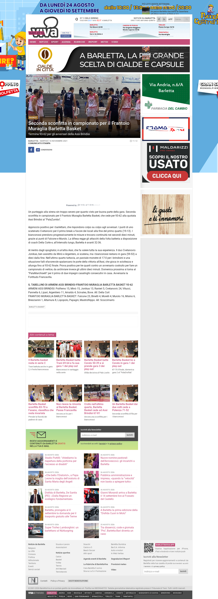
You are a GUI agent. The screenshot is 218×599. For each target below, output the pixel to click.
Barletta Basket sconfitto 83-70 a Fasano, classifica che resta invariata (41, 409)
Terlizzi (109, 596)
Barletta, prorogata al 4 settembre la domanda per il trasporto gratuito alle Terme (61, 513)
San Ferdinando (82, 596)
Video (113, 569)
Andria (62, 593)
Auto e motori (117, 550)
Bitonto (88, 593)
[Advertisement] (83, 321)
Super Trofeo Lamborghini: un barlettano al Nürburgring (62, 529)
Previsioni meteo (118, 564)
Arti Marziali (61, 569)
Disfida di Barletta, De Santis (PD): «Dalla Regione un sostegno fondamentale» (61, 496)
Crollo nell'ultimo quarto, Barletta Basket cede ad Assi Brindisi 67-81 (95, 409)
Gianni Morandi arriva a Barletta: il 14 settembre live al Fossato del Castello (119, 496)
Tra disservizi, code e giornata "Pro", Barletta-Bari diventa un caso (117, 530)
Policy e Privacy (58, 581)
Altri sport (87, 553)
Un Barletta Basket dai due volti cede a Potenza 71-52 (125, 407)
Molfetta (52, 596)
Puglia (62, 596)
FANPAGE (66, 36)
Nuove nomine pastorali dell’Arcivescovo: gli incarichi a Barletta (118, 461)
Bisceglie (78, 593)
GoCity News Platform (78, 581)
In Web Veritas (117, 553)
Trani (117, 596)
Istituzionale (33, 560)
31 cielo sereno (96, 19)
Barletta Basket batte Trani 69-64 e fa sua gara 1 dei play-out (68, 363)
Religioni (32, 548)
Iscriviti (130, 435)
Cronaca (32, 554)
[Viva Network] (36, 593)
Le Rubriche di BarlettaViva (95, 564)
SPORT (54, 42)
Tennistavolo (61, 572)
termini (102, 443)
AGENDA (66, 42)
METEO (104, 42)
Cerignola (109, 593)
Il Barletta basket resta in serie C (38, 361)
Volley (58, 562)
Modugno (177, 593)
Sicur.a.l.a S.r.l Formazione (94, 571)
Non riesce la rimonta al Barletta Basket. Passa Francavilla (68, 407)
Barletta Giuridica (118, 544)
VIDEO (115, 42)
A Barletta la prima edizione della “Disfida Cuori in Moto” (119, 512)
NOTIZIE (43, 42)
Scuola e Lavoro (63, 544)
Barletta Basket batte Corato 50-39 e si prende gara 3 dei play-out (96, 364)
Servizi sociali (34, 569)
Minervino (165, 593)
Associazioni (61, 547)
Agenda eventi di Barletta (94, 559)
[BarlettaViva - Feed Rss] (164, 19)
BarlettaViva (43, 26)
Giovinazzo (131, 593)
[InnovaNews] (33, 584)
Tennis (58, 565)
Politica (31, 557)
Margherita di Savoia (148, 593)
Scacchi (86, 544)
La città (31, 551)
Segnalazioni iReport (120, 559)
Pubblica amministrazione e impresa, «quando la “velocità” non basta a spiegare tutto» (118, 478)
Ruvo (70, 596)
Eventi (31, 566)
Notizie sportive (63, 553)
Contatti (43, 581)
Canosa (98, 593)
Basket (59, 559)
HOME (33, 42)
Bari (69, 593)
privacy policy (116, 443)
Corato (119, 593)
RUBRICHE (79, 42)
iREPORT (93, 42)
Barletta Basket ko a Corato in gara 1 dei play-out (123, 363)
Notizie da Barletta (36, 544)
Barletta (52, 593)
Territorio (32, 563)
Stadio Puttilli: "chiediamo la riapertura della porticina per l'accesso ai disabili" (61, 461)
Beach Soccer (89, 550)
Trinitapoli (128, 596)
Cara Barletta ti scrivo (92, 568)
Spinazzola (97, 596)
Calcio (58, 556)
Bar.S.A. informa (118, 547)
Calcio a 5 (87, 547)
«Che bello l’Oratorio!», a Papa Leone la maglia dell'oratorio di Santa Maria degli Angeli (62, 478)
